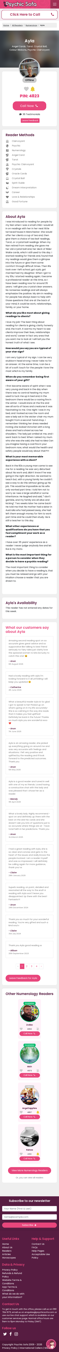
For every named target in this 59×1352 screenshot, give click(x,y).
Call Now (27, 106)
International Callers (31, 1348)
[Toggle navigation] (54, 4)
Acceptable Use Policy (41, 1256)
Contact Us (38, 1244)
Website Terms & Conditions (12, 1281)
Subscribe (28, 1225)
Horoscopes (9, 1257)
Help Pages (38, 1250)
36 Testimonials (31, 114)
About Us (7, 1247)
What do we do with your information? (13, 1295)
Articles (6, 1254)
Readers (6, 1250)
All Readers (17, 25)
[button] (29, 15)
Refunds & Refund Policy (12, 1275)
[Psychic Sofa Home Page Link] (21, 4)
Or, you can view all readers (29, 1177)
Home (6, 25)
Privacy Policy (10, 1269)
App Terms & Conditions (9, 1288)
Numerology (31, 25)
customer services (11, 1318)
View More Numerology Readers (30, 1170)
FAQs (35, 1247)
